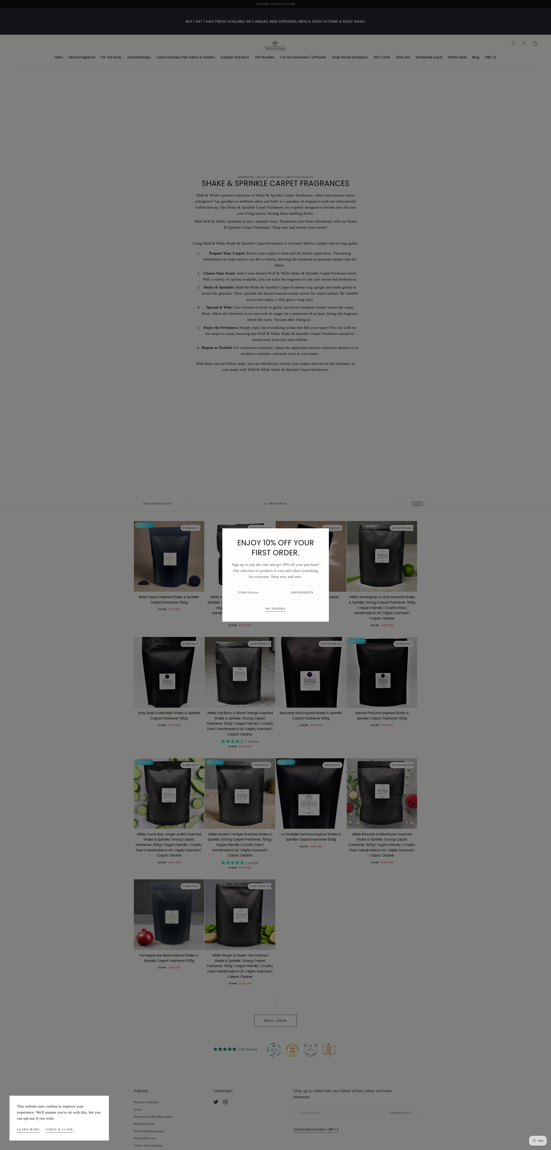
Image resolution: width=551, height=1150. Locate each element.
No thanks (275, 608)
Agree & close (59, 1129)
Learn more (28, 1129)
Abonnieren (302, 592)
